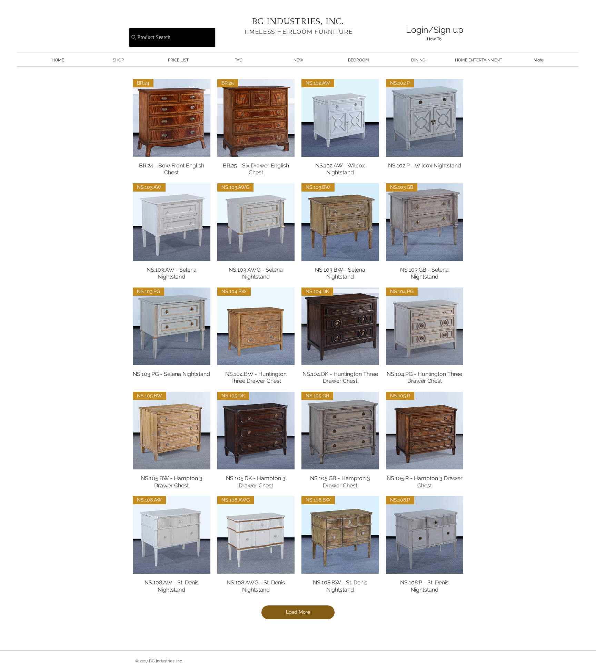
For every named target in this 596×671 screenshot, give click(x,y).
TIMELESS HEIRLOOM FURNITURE (298, 31)
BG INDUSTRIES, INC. (298, 21)
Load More (298, 612)
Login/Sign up (434, 30)
